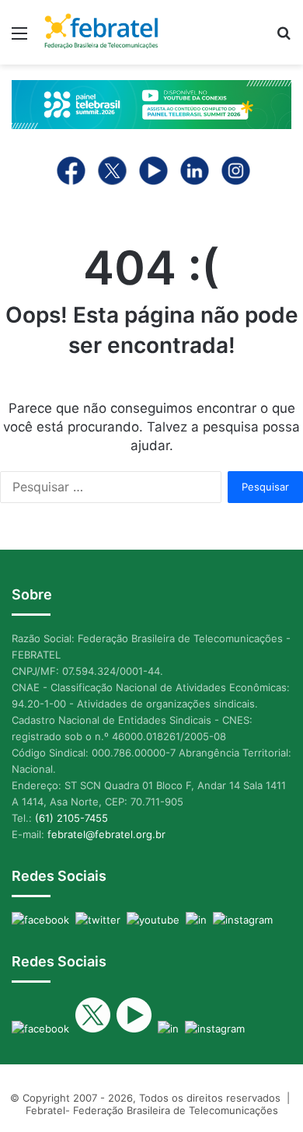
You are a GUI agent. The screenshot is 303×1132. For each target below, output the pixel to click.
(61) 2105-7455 (71, 818)
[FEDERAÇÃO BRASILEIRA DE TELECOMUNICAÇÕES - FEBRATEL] (101, 32)
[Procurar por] (283, 38)
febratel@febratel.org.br (106, 834)
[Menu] (19, 38)
